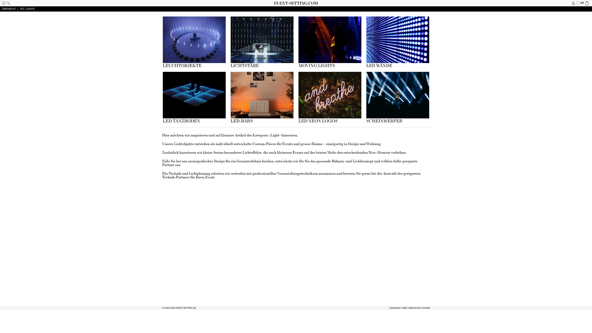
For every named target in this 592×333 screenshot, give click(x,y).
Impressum (394, 308)
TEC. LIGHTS (27, 8)
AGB (404, 308)
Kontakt (426, 308)
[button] (4, 3)
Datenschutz (414, 308)
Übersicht (9, 8)
